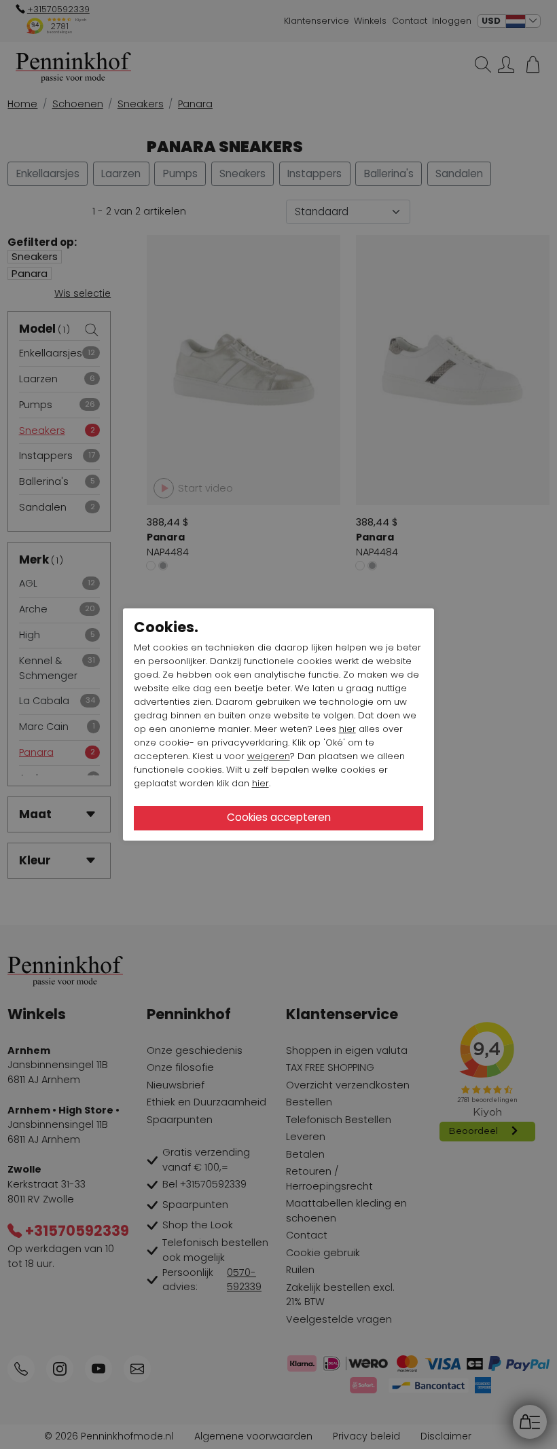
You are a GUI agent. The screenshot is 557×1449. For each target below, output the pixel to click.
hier (347, 728)
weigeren (268, 756)
